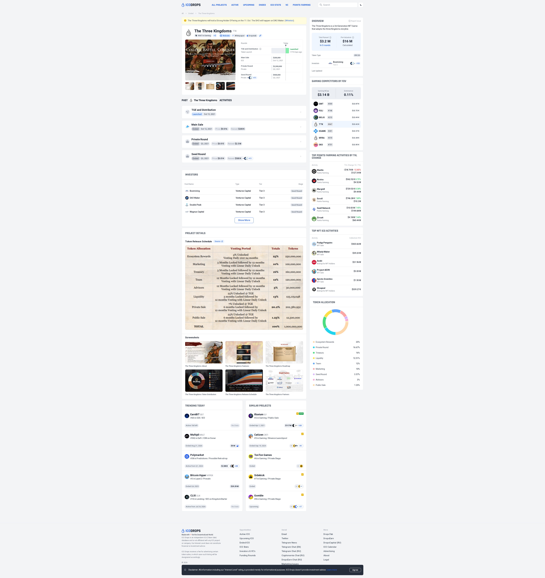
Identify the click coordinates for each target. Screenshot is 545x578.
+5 (215, 35)
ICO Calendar (330, 547)
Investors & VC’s (247, 551)
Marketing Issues (290, 564)
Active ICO (245, 534)
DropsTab (328, 534)
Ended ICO (245, 542)
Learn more (332, 570)
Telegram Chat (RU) (291, 551)
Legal (326, 559)
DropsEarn (328, 538)
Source (217, 241)
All (183, 13)
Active (235, 5)
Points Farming (302, 5)
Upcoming (248, 5)
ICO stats (275, 5)
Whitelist (289, 20)
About (326, 555)
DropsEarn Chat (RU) (292, 559)
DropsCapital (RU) (332, 542)
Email (284, 534)
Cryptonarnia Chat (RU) (293, 555)
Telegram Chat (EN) (291, 547)
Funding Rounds (248, 555)
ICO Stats (244, 547)
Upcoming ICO (247, 538)
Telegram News (289, 542)
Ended (262, 5)
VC (287, 5)
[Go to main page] (191, 5)
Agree (355, 570)
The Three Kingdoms (206, 13)
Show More (244, 220)
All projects (219, 5)
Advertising (329, 551)
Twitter (285, 538)
